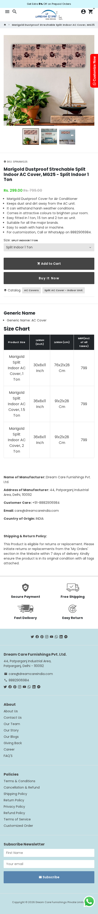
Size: (21, 240)
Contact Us (13, 717)
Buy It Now (49, 278)
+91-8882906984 (46, 502)
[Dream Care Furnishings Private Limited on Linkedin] (61, 636)
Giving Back (13, 743)
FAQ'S (8, 756)
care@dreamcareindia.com (37, 510)
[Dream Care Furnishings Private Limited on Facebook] (37, 636)
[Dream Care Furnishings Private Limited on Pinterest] (42, 636)
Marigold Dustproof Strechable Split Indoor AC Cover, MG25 (53, 25)
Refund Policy (14, 813)
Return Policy (14, 800)
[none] (31, 136)
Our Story (11, 730)
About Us (11, 711)
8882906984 (16, 680)
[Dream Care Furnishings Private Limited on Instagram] (46, 636)
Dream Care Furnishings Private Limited (61, 902)
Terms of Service (17, 819)
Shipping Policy (15, 794)
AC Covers (31, 290)
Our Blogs (11, 736)
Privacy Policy (14, 806)
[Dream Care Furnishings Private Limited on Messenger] (65, 636)
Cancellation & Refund (22, 787)
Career (9, 749)
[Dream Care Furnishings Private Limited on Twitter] (32, 636)
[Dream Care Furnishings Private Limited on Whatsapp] (56, 636)
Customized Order (18, 825)
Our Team (12, 724)
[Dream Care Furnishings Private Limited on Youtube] (51, 636)
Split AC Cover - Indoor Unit (63, 290)
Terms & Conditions (19, 781)
